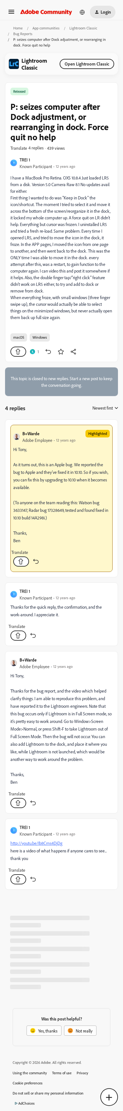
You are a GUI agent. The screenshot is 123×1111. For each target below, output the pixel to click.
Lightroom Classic (83, 28)
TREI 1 (25, 159)
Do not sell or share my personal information (48, 1093)
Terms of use (62, 1072)
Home (18, 28)
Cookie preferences (28, 1083)
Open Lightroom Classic (87, 63)
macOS (18, 337)
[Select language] (82, 12)
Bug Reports (22, 33)
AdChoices (26, 1103)
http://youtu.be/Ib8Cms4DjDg (36, 843)
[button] (11, 13)
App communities (46, 28)
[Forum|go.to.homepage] (46, 12)
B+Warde (30, 433)
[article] (61, 498)
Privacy (82, 1072)
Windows (39, 337)
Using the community (30, 1072)
